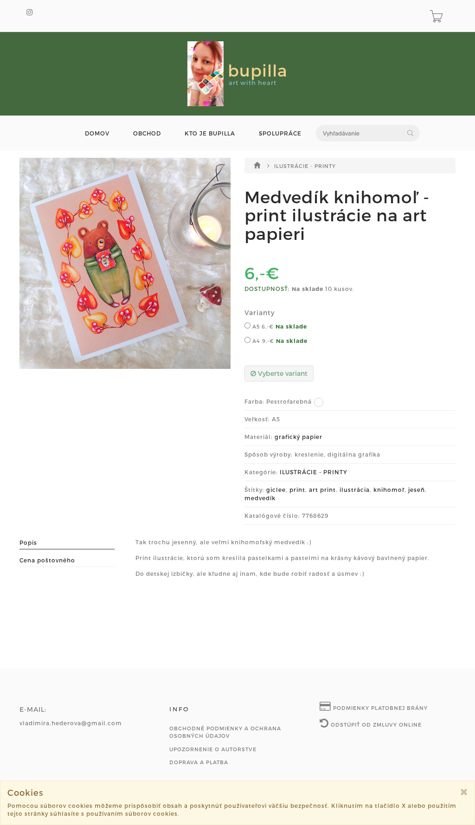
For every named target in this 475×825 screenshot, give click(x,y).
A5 (262, 326)
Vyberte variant (282, 373)
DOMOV (97, 133)
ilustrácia (355, 489)
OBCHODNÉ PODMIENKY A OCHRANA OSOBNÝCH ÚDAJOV (225, 732)
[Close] (464, 792)
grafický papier (298, 436)
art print (322, 489)
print (297, 489)
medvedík (260, 498)
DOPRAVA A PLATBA (198, 762)
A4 (262, 341)
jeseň (416, 489)
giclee (276, 489)
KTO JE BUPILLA (210, 133)
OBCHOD (147, 133)
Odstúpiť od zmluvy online (375, 725)
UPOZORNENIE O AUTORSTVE (213, 749)
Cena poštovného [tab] (47, 560)
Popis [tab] (28, 542)
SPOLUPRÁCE (280, 133)
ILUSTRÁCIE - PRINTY (305, 166)
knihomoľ (388, 489)
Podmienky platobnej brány (379, 708)
